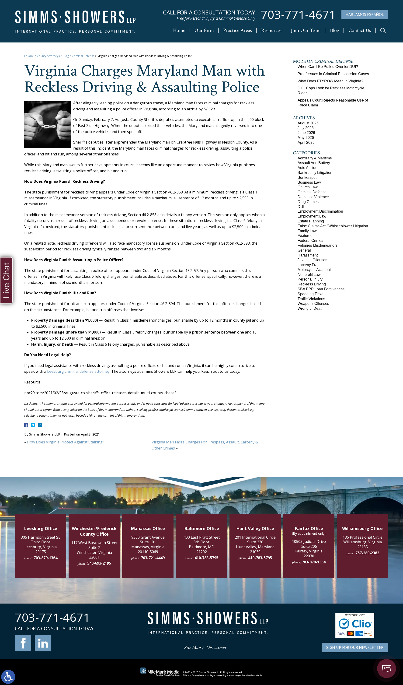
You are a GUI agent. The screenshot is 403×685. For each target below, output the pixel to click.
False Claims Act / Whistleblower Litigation (333, 226)
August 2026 (308, 123)
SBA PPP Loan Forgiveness (321, 289)
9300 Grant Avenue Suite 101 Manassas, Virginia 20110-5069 (148, 544)
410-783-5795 (206, 557)
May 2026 (306, 138)
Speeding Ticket (311, 294)
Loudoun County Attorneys (42, 56)
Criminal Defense (83, 56)
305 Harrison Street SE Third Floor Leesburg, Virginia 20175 (40, 544)
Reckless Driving (312, 284)
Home (179, 30)
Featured (305, 236)
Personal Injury (310, 279)
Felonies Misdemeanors (317, 245)
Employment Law (312, 216)
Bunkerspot (307, 177)
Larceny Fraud (310, 265)
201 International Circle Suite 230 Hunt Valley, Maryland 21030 (255, 544)
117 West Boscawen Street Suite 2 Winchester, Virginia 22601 (94, 550)
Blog (334, 30)
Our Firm (204, 30)
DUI (301, 207)
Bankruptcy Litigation (315, 173)
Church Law (308, 187)
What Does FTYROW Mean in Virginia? (330, 81)
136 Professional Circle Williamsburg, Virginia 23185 (362, 542)
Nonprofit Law (309, 275)
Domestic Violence (313, 197)
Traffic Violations (311, 299)
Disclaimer (216, 647)
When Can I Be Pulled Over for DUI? (328, 67)
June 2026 (306, 133)
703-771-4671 (298, 14)
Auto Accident (309, 168)
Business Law (309, 182)
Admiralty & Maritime (315, 158)
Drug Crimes (308, 202)
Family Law (307, 231)
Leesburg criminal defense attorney (78, 371)
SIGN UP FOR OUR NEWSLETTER (354, 647)
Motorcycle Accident (314, 270)
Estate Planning (311, 221)
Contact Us (359, 30)
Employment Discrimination (320, 211)
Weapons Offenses (313, 304)
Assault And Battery (314, 163)
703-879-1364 (45, 557)
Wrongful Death (310, 308)
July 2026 (306, 128)
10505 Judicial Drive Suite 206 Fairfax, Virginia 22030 (309, 549)
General (304, 250)
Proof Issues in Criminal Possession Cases (333, 74)
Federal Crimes (310, 240)
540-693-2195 (99, 563)
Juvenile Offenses (312, 260)
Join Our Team (306, 30)
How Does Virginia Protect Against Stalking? (65, 442)
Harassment (308, 255)
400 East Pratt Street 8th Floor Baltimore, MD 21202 (202, 544)
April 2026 (306, 142)
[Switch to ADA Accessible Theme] (8, 677)
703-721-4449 (153, 557)
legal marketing (218, 675)
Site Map (192, 647)
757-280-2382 (367, 552)
